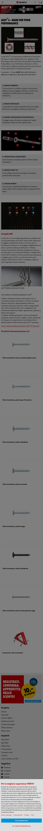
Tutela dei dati (17, 815)
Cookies (26, 815)
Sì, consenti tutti (21, 820)
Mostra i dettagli (6, 815)
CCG (32, 815)
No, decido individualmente (21, 826)
